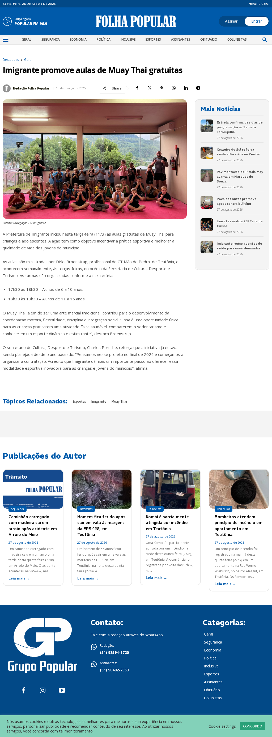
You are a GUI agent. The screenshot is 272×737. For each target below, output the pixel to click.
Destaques (11, 59)
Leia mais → (19, 578)
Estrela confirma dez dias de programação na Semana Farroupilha (240, 127)
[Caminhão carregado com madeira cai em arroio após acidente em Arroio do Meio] (33, 489)
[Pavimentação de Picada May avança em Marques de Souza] (207, 175)
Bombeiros (86, 509)
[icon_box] (25, 22)
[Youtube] (62, 690)
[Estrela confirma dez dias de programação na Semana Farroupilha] (207, 126)
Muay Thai (119, 401)
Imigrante (98, 401)
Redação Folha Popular (31, 88)
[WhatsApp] (173, 88)
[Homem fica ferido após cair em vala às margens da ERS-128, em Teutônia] (102, 489)
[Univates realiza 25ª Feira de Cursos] (207, 224)
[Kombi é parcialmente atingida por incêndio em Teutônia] (170, 489)
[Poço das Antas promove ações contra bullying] (207, 202)
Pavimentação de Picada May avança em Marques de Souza (240, 176)
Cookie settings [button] (222, 726)
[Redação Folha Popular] (7, 88)
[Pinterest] (161, 88)
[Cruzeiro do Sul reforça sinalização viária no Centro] (207, 153)
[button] (264, 40)
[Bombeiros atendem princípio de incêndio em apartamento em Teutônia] (239, 489)
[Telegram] (198, 88)
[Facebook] (137, 88)
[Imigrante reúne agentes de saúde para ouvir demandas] (207, 247)
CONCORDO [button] (252, 726)
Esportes (79, 401)
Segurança (17, 509)
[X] (149, 88)
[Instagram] (42, 690)
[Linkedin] (186, 88)
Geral (28, 59)
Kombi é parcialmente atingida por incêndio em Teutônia (167, 522)
